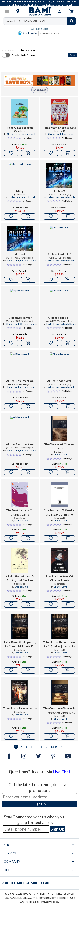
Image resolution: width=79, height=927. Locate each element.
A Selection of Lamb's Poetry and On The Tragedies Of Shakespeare (19, 579)
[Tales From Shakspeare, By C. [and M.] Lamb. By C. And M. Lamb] (59, 626)
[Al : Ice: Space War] (19, 302)
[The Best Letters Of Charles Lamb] (19, 494)
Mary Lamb (67, 134)
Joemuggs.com (46, 897)
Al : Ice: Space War (20, 317)
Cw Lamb (64, 197)
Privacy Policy (50, 901)
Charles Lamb (54, 134)
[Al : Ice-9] (59, 175)
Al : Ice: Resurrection (20, 380)
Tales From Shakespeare (20, 708)
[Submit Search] (71, 21)
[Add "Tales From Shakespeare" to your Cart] (28, 736)
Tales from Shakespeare (59, 127)
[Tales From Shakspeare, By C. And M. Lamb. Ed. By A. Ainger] (19, 626)
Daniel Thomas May (64, 262)
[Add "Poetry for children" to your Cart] (28, 153)
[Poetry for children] (19, 112)
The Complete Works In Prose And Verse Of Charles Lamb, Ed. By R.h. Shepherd (59, 711)
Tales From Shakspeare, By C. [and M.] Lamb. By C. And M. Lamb (59, 645)
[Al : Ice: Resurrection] (19, 365)
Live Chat (61, 771)
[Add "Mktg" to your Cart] (28, 216)
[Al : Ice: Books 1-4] (59, 238)
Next (54, 746)
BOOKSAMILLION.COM (19, 897)
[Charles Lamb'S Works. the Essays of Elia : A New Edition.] (59, 494)
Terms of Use (66, 897)
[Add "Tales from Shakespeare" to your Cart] (68, 153)
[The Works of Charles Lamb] (59, 428)
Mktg (20, 191)
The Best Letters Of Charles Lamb (20, 512)
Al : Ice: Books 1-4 (59, 254)
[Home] (39, 11)
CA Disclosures (29, 901)
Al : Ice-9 (59, 191)
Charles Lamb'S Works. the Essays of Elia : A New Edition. (59, 512)
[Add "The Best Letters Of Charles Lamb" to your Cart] (28, 538)
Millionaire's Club (50, 33)
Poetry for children (20, 127)
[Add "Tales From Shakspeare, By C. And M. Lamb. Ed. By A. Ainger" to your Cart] (28, 670)
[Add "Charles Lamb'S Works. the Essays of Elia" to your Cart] (68, 538)
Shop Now (39, 89)
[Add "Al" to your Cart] (68, 216)
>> (62, 746)
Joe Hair (26, 197)
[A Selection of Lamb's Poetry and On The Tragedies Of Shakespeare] (19, 560)
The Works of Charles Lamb (59, 446)
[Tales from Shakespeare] (59, 112)
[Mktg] (20, 175)
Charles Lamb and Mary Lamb (21, 134)
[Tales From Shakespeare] (19, 692)
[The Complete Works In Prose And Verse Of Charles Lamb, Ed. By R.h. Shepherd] (59, 692)
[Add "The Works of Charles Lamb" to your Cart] (68, 472)
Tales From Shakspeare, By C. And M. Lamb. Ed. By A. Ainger (19, 645)
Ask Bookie (30, 33)
